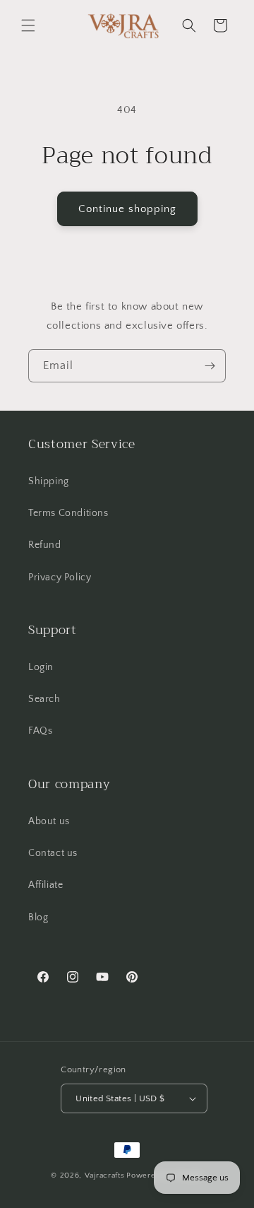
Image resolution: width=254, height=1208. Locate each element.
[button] (28, 25)
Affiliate (45, 885)
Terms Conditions (68, 513)
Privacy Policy (59, 577)
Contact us (53, 853)
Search (44, 699)
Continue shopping (127, 209)
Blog (38, 917)
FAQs (40, 731)
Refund (44, 545)
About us (49, 821)
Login (41, 667)
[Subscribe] (209, 365)
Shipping (48, 481)
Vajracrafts (105, 1175)
